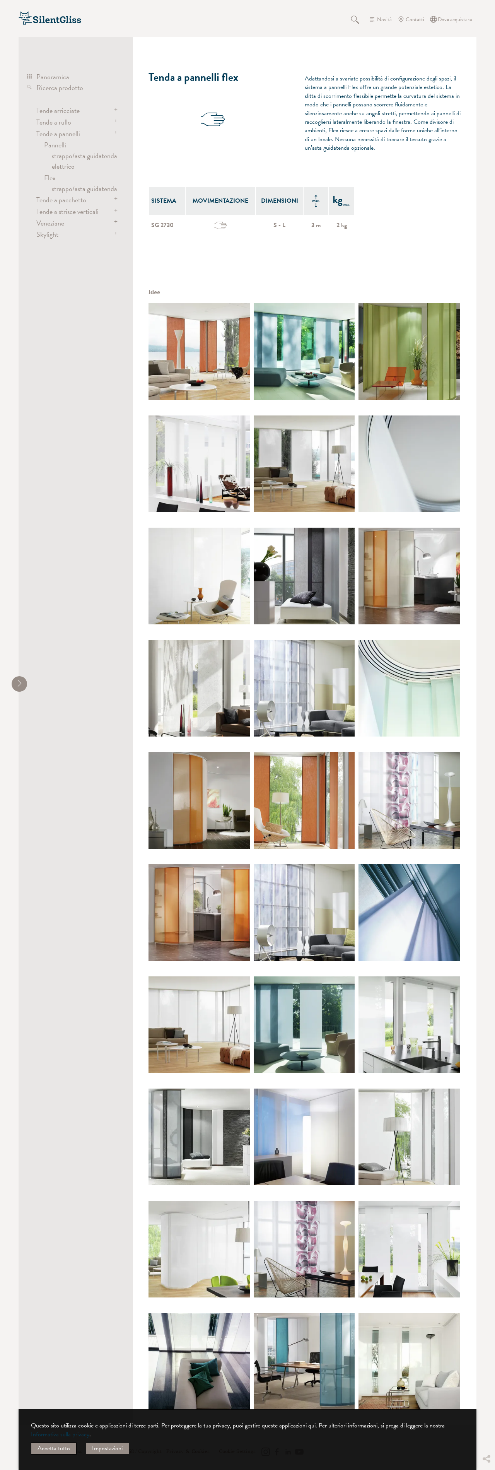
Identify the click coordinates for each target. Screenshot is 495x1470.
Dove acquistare (455, 19)
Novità (384, 19)
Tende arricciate (58, 110)
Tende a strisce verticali (67, 211)
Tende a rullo (53, 122)
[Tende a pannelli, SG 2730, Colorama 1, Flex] (409, 351)
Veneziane (50, 223)
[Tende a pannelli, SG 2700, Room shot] (304, 351)
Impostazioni (107, 1448)
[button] (486, 1400)
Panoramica (52, 77)
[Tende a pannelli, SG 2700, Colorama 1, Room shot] (304, 1137)
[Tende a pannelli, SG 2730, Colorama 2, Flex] (199, 351)
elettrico (63, 166)
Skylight (47, 234)
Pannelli (55, 145)
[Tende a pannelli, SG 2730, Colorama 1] (409, 463)
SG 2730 (162, 225)
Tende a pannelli (58, 133)
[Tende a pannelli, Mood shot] (409, 912)
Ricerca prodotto (59, 87)
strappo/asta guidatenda (84, 155)
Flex (50, 178)
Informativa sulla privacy (60, 1434)
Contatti (415, 19)
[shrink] (19, 684)
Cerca (359, 19)
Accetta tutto (54, 1448)
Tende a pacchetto (61, 200)
